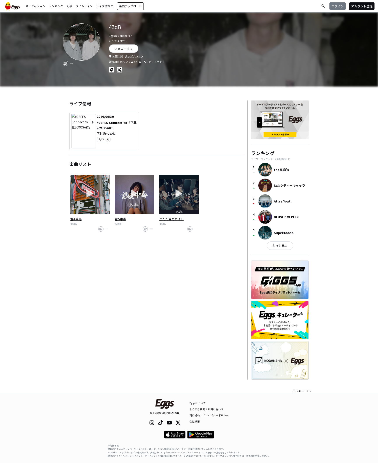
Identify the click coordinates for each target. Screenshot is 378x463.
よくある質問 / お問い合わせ (206, 409)
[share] (65, 63)
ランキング (56, 6)
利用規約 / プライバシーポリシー (209, 415)
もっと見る (280, 245)
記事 (69, 6)
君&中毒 (76, 219)
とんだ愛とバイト (171, 219)
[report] (71, 63)
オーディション (35, 6)
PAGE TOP (304, 391)
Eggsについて (197, 403)
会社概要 (194, 421)
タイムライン (84, 6)
